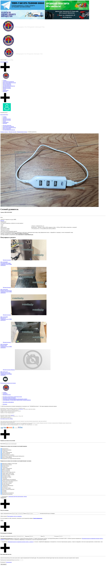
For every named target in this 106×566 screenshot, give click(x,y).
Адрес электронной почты (6, 513)
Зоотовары (4, 490)
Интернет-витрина (7, 88)
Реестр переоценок (7, 83)
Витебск (3, 418)
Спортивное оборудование (7, 485)
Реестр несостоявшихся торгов (9, 82)
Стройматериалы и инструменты (9, 479)
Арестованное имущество (8, 81)
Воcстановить (3, 564)
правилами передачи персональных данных (17, 496)
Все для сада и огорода (7, 483)
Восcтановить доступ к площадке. (14, 516)
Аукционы (5, 393)
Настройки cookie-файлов (8, 402)
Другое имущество (6, 453)
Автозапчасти (5, 486)
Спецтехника (5, 451)
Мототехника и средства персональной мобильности (13, 456)
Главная (4, 80)
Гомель (6, 418)
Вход (7, 61)
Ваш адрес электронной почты (6, 536)
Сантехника (4, 478)
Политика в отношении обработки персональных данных (15, 398)
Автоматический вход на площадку (47, 513)
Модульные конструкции (7, 494)
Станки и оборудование (7, 452)
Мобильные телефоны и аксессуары (9, 463)
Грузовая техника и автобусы (8, 454)
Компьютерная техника (7, 464)
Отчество (56, 536)
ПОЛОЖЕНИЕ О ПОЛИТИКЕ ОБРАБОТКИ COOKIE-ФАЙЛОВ (17, 400)
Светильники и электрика (7, 481)
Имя (42, 536)
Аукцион (5, 117)
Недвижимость (5, 448)
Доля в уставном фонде (7, 457)
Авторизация (9, 562)
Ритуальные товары (6, 475)
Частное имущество (7, 84)
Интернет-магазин (7, 87)
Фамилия (27, 536)
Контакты (5, 91)
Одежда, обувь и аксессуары (8, 473)
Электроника (4, 467)
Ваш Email (2, 443)
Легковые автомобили (6, 450)
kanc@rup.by (21, 409)
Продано (2, 220)
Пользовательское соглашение (9, 397)
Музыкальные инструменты (8, 492)
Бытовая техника (5, 465)
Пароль (24, 513)
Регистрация (3, 61)
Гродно (9, 418)
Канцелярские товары (6, 477)
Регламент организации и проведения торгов (12, 396)
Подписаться (3, 497)
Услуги (4, 89)
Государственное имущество (9, 85)
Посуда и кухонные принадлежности (9, 480)
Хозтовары (4, 491)
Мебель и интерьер (6, 469)
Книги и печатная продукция (8, 489)
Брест (1, 418)
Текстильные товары (6, 488)
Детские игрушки (5, 484)
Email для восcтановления (5, 559)
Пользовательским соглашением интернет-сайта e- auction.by (20, 541)
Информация (5, 90)
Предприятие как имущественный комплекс (11, 458)
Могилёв (11, 418)
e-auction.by (12, 415)
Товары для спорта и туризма (8, 474)
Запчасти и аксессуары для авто (8, 472)
